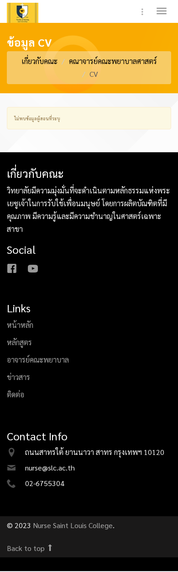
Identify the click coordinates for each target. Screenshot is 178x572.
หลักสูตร (19, 345)
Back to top (27, 551)
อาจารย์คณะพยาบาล (38, 362)
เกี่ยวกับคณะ (39, 64)
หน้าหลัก (20, 327)
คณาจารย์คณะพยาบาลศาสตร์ (113, 64)
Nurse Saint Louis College (73, 528)
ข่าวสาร (18, 380)
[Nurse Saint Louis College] (29, 15)
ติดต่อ (15, 397)
